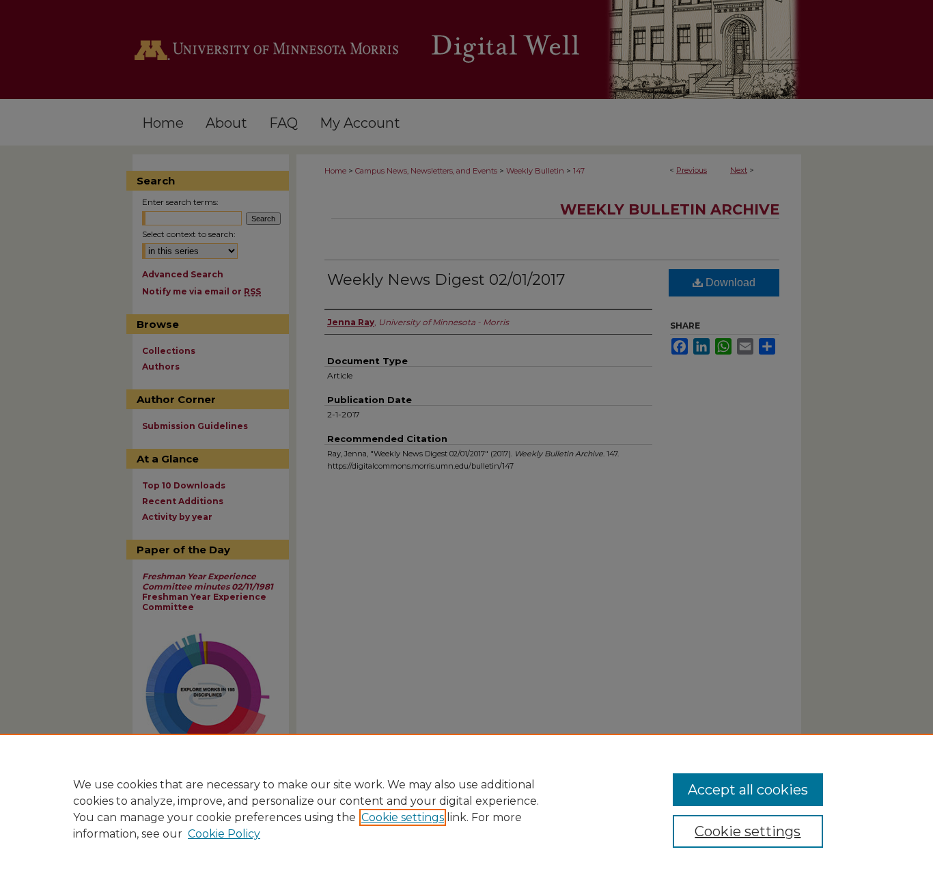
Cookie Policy (224, 833)
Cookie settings (402, 817)
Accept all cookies (748, 790)
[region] (466, 809)
